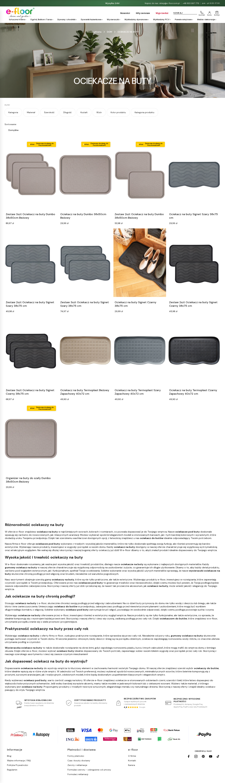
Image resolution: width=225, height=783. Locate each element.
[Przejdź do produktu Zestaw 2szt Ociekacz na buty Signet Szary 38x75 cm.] (31, 262)
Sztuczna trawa (17, 19)
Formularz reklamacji (78, 774)
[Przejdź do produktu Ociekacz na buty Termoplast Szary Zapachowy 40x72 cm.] (139, 351)
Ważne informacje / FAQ (19, 760)
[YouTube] (210, 756)
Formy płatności (76, 756)
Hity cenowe (143, 13)
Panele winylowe (183, 19)
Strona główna (94, 31)
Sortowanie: (11, 124)
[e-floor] (20, 13)
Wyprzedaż (162, 13)
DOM (109, 31)
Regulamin (12, 769)
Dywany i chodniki (66, 19)
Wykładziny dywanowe (136, 19)
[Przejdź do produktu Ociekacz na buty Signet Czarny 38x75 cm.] (139, 262)
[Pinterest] (203, 756)
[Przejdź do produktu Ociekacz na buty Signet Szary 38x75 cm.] (194, 175)
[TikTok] (218, 756)
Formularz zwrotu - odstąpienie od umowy (89, 769)
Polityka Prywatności (17, 765)
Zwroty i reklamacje (77, 765)
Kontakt (132, 760)
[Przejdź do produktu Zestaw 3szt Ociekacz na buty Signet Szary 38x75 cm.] (85, 262)
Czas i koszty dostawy (79, 760)
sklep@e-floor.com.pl (169, 3)
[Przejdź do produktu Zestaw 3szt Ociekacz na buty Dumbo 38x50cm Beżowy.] (31, 175)
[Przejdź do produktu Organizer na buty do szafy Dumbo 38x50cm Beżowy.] (31, 438)
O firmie (132, 756)
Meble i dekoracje (206, 19)
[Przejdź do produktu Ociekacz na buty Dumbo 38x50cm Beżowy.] (85, 175)
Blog (9, 756)
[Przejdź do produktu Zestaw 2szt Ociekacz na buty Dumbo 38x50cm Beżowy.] (139, 175)
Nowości (125, 13)
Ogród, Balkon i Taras (41, 19)
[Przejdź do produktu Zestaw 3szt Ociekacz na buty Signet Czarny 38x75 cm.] (31, 351)
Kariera (131, 765)
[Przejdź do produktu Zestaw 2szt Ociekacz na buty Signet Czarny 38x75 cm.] (194, 262)
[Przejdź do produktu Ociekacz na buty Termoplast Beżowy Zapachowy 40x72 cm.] (85, 351)
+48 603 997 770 (191, 3)
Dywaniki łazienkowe (91, 19)
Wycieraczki (113, 19)
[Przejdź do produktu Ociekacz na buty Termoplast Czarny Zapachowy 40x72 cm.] (194, 351)
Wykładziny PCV (161, 19)
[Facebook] (188, 756)
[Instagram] (195, 756)
